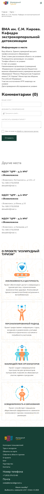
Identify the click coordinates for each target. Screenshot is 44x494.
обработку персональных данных (27, 131)
